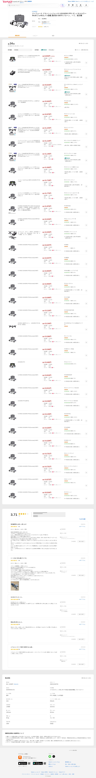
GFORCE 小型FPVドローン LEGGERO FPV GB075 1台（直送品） (29, 324)
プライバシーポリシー (26, 774)
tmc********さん (82, 649)
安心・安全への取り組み (70, 764)
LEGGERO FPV (21, 362)
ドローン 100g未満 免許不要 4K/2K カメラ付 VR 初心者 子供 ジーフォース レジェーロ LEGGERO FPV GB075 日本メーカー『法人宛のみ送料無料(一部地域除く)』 (29, 129)
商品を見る (16, 684)
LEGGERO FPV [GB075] (23, 400)
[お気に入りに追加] (86, 62)
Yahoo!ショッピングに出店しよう (82, 1)
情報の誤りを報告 (87, 678)
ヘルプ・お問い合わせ (63, 774)
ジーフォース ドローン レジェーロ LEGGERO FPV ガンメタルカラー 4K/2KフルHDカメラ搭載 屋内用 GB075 (29, 142)
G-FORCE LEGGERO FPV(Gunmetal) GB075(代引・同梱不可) (28, 219)
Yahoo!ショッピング (35, 772)
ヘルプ (92, 1)
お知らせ (50, 766)
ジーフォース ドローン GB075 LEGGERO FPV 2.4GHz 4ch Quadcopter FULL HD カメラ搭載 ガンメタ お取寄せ (29, 233)
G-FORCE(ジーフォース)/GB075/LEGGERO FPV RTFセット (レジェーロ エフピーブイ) (29, 56)
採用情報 (56, 774)
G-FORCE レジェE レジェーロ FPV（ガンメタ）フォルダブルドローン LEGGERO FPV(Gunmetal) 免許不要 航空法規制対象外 (29, 71)
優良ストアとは (52, 764)
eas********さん (82, 526)
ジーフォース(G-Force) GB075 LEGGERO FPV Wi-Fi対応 (29, 180)
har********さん (82, 599)
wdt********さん (82, 560)
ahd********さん (82, 624)
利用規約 (42, 774)
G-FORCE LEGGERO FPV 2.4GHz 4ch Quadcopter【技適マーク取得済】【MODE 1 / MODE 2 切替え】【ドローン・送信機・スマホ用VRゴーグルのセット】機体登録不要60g (29, 208)
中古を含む (51, 49)
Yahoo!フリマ (62, 772)
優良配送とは (68, 762)
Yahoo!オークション (53, 772)
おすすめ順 (82, 519)
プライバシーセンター (35, 774)
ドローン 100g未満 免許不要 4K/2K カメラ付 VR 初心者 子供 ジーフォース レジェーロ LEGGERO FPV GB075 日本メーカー (29, 86)
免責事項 (52, 774)
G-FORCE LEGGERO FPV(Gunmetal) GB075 (28, 244)
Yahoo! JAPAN (71, 1)
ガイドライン (47, 774)
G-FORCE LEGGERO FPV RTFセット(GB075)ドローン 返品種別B (29, 101)
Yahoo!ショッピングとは (54, 762)
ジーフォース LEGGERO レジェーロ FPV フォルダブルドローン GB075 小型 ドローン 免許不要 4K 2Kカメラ (29, 115)
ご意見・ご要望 (71, 774)
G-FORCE (34, 11)
